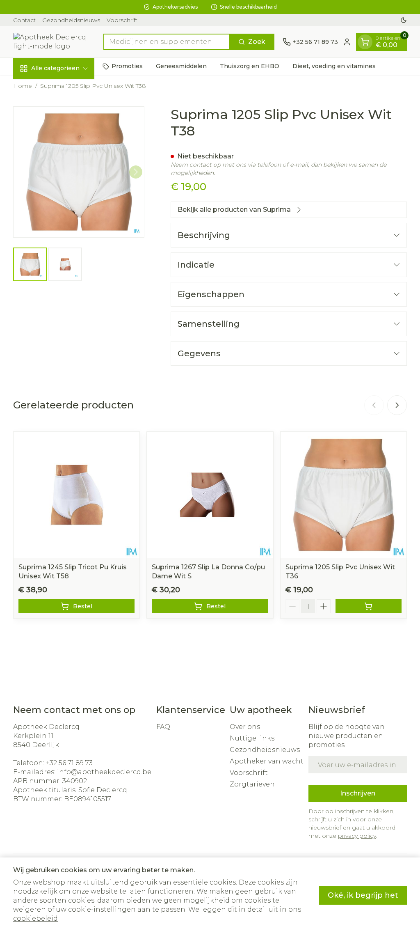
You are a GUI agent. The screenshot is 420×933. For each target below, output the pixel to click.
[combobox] (166, 42)
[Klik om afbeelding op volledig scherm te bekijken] (79, 172)
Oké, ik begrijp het (363, 895)
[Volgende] (135, 172)
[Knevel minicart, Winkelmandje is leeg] (365, 41)
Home (22, 85)
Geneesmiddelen (181, 66)
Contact (24, 20)
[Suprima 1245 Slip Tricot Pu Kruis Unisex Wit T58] (76, 495)
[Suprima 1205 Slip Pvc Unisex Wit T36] (343, 495)
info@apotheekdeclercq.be (104, 772)
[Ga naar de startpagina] (54, 42)
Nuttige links (252, 738)
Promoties (127, 66)
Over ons (245, 727)
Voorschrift (122, 20)
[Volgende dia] (397, 405)
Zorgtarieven (252, 784)
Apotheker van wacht (267, 761)
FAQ (163, 727)
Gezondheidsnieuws (71, 20)
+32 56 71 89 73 (69, 763)
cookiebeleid (35, 918)
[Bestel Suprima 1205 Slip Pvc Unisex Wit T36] (369, 606)
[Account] (347, 42)
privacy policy (357, 835)
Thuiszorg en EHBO (249, 66)
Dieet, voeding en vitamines (334, 66)
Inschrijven (357, 793)
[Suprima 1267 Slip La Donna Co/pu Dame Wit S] (210, 495)
